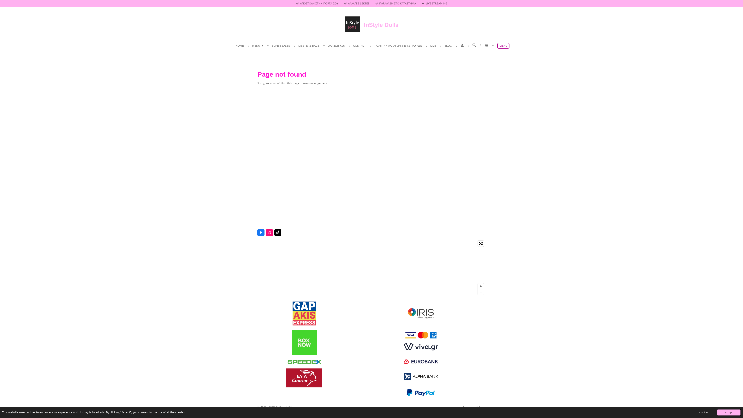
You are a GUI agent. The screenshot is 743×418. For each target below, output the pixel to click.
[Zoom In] (481, 286)
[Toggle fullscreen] (481, 244)
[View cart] (486, 46)
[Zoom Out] (481, 292)
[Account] (462, 46)
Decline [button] (703, 412)
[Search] (474, 45)
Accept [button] (729, 412)
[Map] (371, 268)
